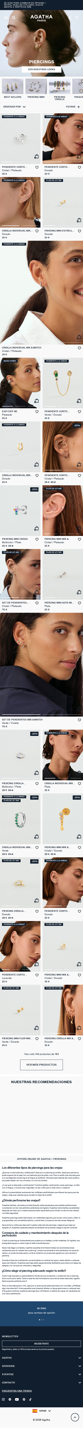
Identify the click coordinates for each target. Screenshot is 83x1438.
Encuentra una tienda (17, 1391)
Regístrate (41, 1344)
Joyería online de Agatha (34, 1159)
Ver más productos (41, 1065)
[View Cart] (77, 18)
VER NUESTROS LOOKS (41, 69)
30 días (41, 1310)
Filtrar (70, 107)
